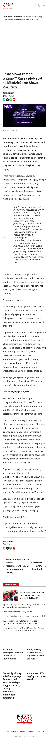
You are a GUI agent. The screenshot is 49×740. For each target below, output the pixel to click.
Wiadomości (18, 17)
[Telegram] (4, 99)
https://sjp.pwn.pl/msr (18, 391)
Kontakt (23, 731)
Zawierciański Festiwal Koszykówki (36, 565)
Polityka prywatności (36, 731)
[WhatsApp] (10, 99)
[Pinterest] (14, 99)
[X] (7, 99)
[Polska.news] (8, 5)
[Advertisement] (24, 46)
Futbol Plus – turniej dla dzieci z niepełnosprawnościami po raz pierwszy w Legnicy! (14, 566)
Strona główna (7, 17)
